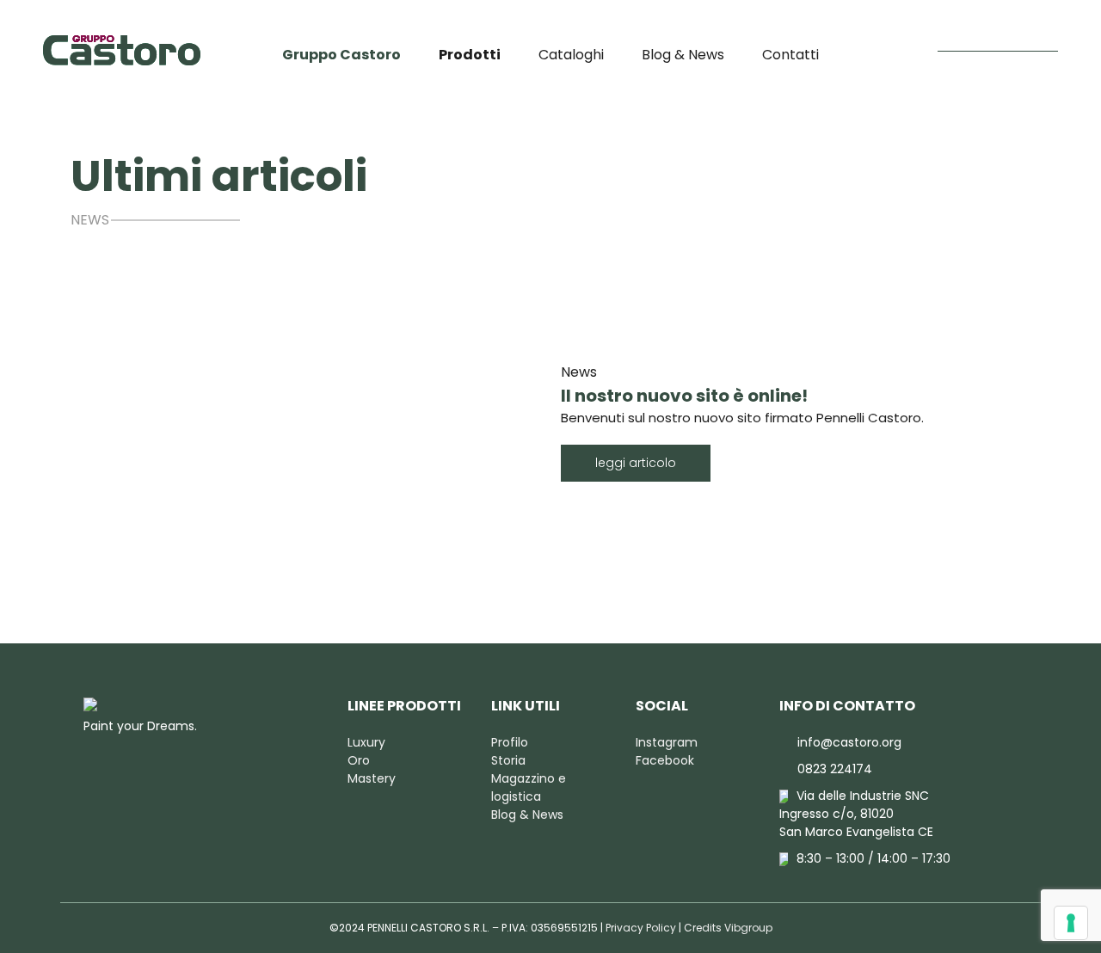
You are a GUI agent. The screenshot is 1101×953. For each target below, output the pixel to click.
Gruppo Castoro (341, 55)
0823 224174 (834, 769)
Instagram (667, 742)
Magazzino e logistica (528, 787)
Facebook (665, 760)
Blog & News (683, 55)
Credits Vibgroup (728, 927)
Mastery (372, 778)
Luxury (366, 742)
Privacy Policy (641, 927)
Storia (508, 760)
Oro (359, 760)
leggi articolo (635, 462)
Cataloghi (571, 55)
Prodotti (470, 55)
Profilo (509, 742)
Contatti (790, 55)
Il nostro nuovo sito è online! (684, 396)
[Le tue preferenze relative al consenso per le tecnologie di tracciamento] (1071, 923)
